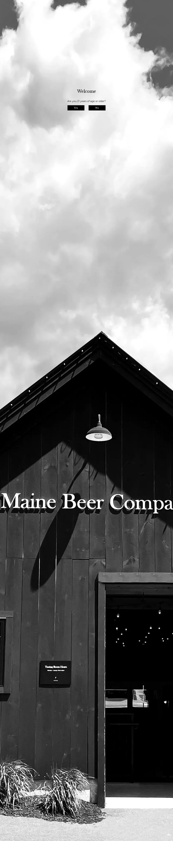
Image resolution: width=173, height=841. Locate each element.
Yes (76, 107)
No (97, 107)
